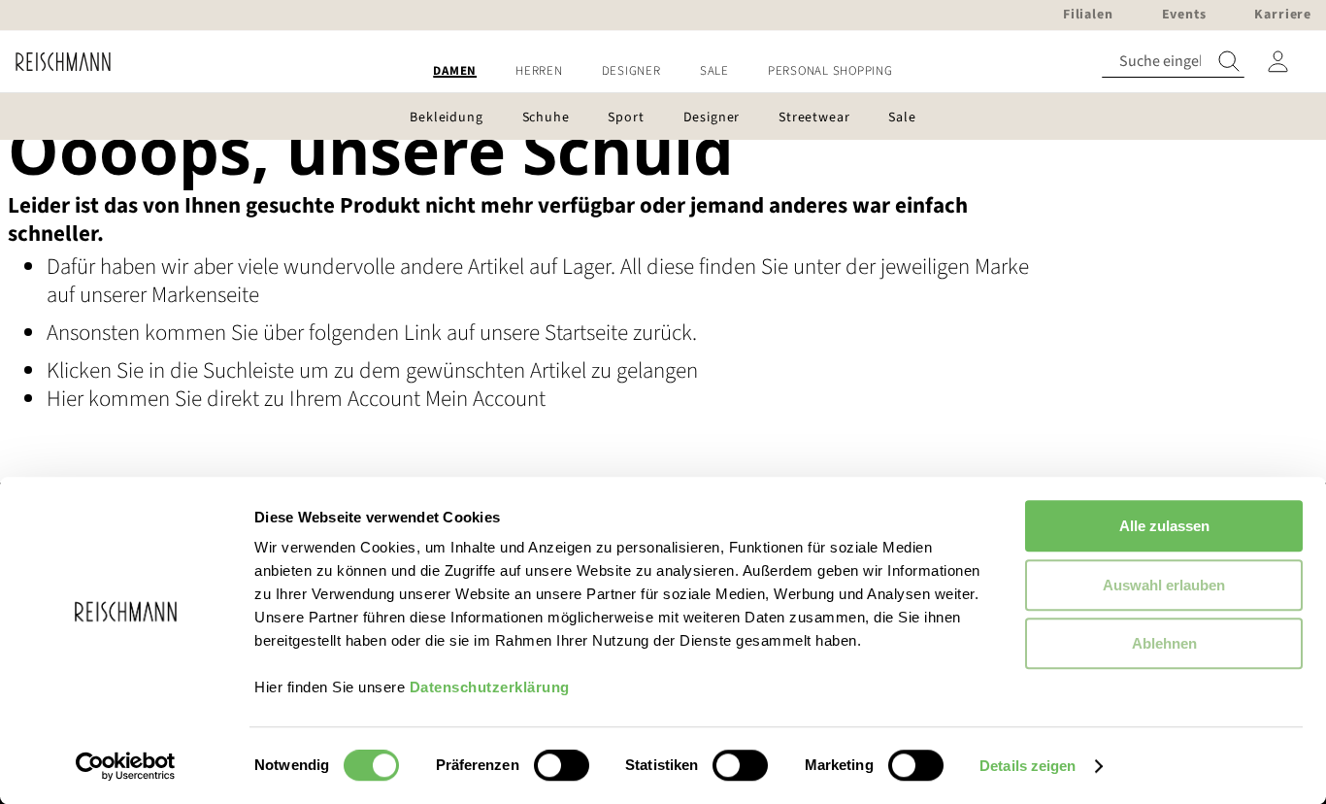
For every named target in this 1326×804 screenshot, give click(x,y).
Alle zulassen (1164, 526)
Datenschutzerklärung (490, 687)
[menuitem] (455, 71)
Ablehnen (1164, 643)
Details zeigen (1027, 765)
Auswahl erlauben (1164, 585)
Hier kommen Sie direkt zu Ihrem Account (236, 399)
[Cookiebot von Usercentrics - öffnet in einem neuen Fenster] (126, 766)
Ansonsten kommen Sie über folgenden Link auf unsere (296, 333)
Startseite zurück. (621, 333)
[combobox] (1173, 62)
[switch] (561, 767)
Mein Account (485, 399)
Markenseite (205, 295)
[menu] (663, 71)
